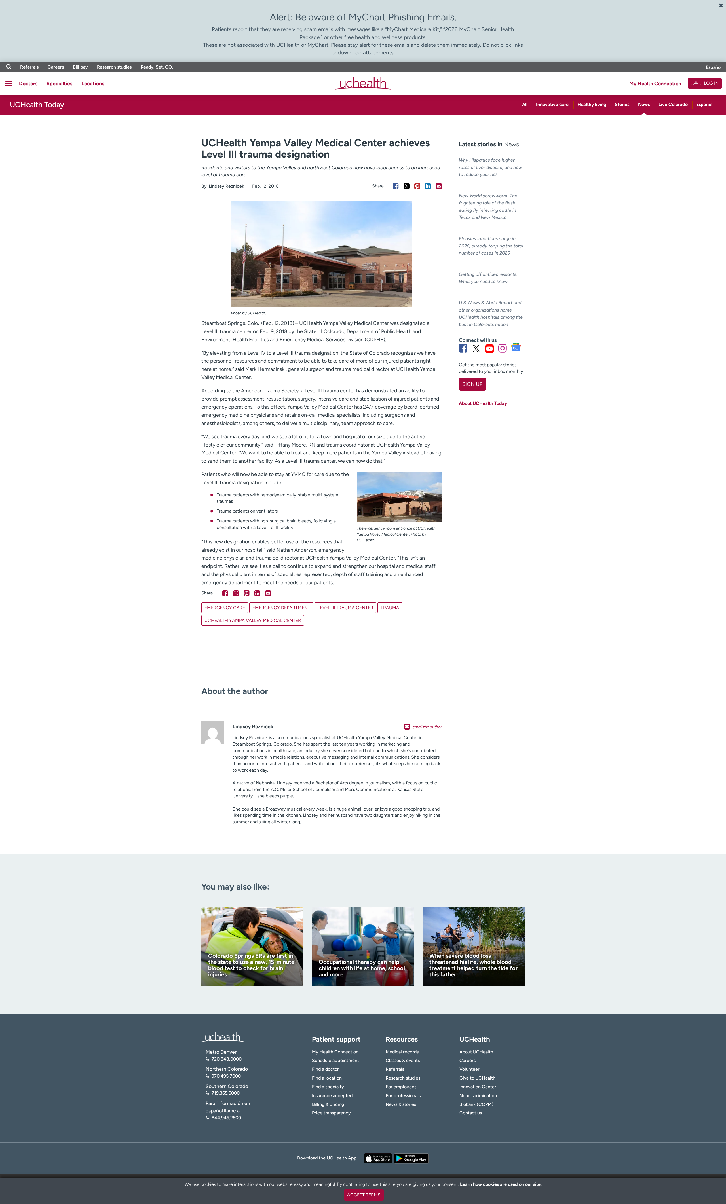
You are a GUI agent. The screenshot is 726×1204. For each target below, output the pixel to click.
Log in (711, 83)
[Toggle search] (8, 67)
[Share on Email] (439, 186)
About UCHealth (476, 1052)
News (644, 104)
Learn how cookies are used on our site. (501, 1184)
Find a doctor (325, 1069)
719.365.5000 (226, 1093)
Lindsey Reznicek (226, 186)
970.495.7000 (226, 1076)
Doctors (28, 84)
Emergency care (224, 607)
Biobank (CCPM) (476, 1104)
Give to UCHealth (477, 1078)
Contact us (470, 1113)
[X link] (476, 348)
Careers (56, 67)
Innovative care (552, 104)
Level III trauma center (345, 607)
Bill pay (80, 67)
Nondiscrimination (478, 1095)
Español (714, 67)
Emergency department (281, 607)
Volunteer (469, 1069)
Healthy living (591, 104)
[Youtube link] (489, 348)
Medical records (402, 1052)
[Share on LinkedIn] (428, 186)
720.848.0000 (227, 1059)
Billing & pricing (328, 1104)
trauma (390, 607)
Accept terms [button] (364, 1194)
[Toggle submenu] (8, 83)
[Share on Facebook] (396, 186)
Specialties (59, 84)
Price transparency (331, 1113)
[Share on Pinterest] (417, 186)
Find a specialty (328, 1086)
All (524, 104)
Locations (92, 84)
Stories (622, 104)
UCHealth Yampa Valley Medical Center (252, 620)
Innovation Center (477, 1086)
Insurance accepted (332, 1095)
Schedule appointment (335, 1060)
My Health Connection (655, 84)
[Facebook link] (463, 348)
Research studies (114, 67)
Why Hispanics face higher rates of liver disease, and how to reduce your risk (490, 167)
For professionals (403, 1095)
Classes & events (403, 1060)
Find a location (327, 1078)
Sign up (472, 384)
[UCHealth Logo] (222, 1037)
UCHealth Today (37, 104)
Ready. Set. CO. (157, 67)
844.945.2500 (226, 1117)
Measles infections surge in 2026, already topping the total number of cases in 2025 (491, 246)
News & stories (401, 1104)
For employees (401, 1086)
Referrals (29, 67)
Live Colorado (673, 104)
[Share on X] (407, 186)
